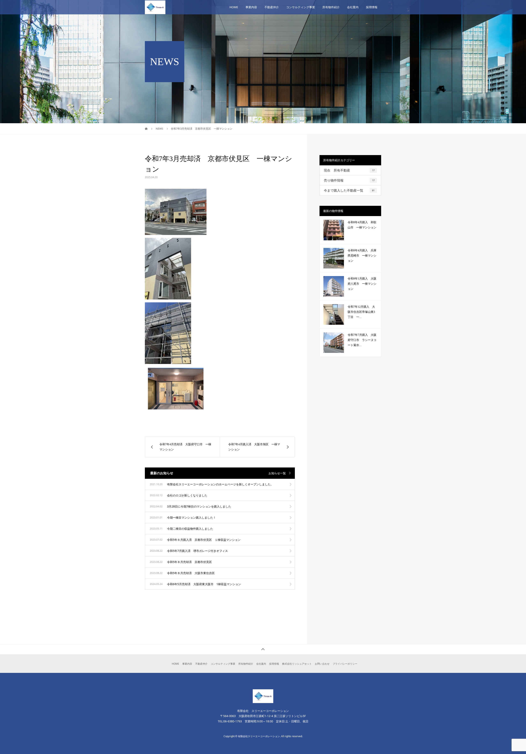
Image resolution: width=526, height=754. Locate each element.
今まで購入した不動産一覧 (349, 190)
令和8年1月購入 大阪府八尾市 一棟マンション (362, 283)
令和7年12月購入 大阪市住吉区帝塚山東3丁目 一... (361, 312)
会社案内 (353, 7)
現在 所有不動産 (349, 170)
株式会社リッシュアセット (297, 663)
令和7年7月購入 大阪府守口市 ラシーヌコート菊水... (362, 340)
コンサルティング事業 (300, 7)
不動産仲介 (271, 7)
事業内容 (251, 7)
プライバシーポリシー (345, 663)
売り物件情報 (349, 180)
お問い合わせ (322, 663)
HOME (234, 7)
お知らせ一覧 (277, 473)
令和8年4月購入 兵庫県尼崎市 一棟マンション (362, 255)
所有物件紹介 (331, 7)
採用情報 (371, 7)
